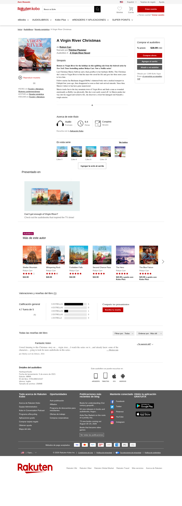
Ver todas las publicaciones (91, 435)
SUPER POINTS (121, 19)
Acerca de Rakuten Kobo (29, 403)
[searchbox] (71, 9)
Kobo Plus (61, 19)
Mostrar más (112, 350)
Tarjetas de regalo (147, 2)
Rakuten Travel (122, 468)
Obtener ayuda (25, 425)
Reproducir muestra (31, 78)
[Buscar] (97, 9)
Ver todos (123, 142)
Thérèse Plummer (77, 50)
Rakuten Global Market (104, 468)
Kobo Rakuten (29, 9)
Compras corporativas (59, 418)
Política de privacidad (104, 453)
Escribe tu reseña (113, 310)
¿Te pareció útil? (144, 344)
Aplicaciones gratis (27, 418)
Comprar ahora (149, 55)
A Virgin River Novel (80, 53)
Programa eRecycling (28, 414)
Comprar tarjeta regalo (28, 422)
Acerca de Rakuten (154, 468)
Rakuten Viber (86, 468)
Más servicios (137, 468)
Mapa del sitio (25, 429)
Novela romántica (36, 94)
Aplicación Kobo (76, 131)
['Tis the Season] (120, 156)
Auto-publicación (57, 401)
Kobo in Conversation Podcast (32, 410)
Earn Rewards (24, 2)
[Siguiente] (163, 262)
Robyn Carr (65, 47)
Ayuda (161, 2)
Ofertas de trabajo (57, 414)
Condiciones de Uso (85, 453)
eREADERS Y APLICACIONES (89, 19)
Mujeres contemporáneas (29, 91)
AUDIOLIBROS (40, 19)
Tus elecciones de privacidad (130, 453)
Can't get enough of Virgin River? (41, 214)
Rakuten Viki (71, 468)
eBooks (22, 19)
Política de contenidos (153, 453)
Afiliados (53, 404)
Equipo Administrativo (28, 407)
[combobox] (123, 333)
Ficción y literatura (35, 89)
